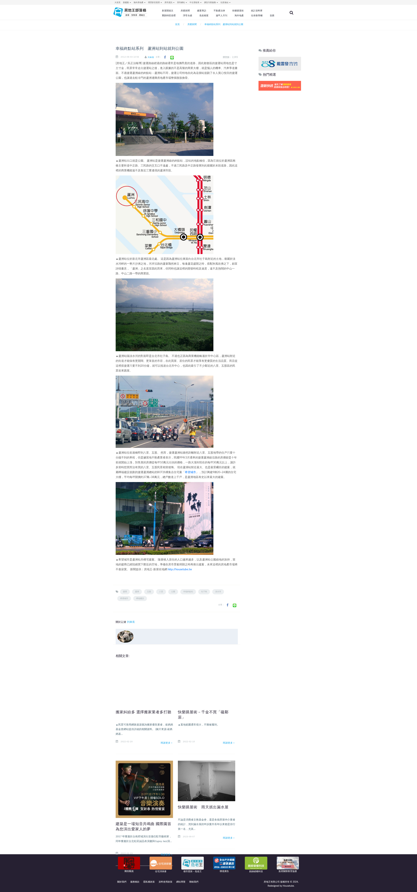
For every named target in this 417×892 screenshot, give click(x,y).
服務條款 (134, 882)
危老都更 (203, 15)
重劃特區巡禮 (169, 15)
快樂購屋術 (238, 10)
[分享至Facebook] (165, 57)
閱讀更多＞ (167, 742)
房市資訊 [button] (169, 2)
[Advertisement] (280, 141)
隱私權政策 (149, 882)
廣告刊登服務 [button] (210, 2)
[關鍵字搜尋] (291, 13)
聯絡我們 (193, 882)
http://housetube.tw (180, 569)
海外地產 (239, 15)
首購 (272, 15)
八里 (161, 591)
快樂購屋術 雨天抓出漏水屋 (203, 807)
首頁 (177, 24)
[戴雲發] (280, 63)
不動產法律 (219, 10)
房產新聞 (185, 10)
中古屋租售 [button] (195, 2)
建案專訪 (201, 10)
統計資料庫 (256, 10)
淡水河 (218, 591)
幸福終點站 (188, 591)
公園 (173, 591)
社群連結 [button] (225, 2)
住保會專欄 (256, 15)
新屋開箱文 (167, 10)
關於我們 (121, 882)
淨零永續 (187, 15)
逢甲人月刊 (221, 15)
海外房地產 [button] (139, 2)
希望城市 (190, 472)
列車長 (151, 57)
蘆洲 (137, 591)
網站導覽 (180, 882)
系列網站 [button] (181, 2)
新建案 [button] (126, 2)
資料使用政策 (165, 882)
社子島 (204, 591)
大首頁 (117, 2)
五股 (149, 591)
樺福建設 (140, 598)
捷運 (125, 591)
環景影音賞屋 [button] (154, 2)
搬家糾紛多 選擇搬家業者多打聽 (143, 712)
